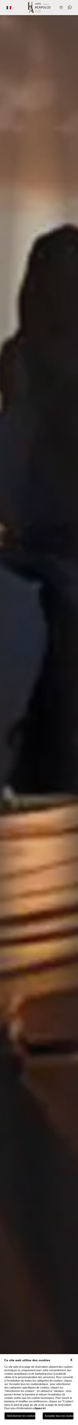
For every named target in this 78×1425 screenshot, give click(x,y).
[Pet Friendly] (61, 8)
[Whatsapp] (69, 8)
